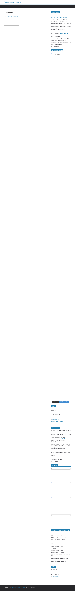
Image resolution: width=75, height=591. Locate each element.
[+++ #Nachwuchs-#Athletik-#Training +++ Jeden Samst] (63, 106)
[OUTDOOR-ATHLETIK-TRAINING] (12, 20)
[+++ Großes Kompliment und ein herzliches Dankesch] (53, 207)
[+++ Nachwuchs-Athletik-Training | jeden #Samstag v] (58, 106)
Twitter (61, 421)
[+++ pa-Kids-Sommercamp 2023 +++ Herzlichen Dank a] (68, 327)
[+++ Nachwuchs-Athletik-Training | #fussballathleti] (53, 99)
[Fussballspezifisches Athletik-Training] (63, 60)
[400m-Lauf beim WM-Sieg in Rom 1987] (60, 515)
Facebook (65, 17)
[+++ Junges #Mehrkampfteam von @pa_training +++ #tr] (58, 64)
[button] (54, 6)
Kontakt (64, 6)
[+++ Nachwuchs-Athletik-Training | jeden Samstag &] (53, 298)
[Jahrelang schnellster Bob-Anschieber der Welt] (60, 497)
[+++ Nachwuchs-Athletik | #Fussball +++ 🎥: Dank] (53, 139)
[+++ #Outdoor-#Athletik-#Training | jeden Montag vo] (68, 72)
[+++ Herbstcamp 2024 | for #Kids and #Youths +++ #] (63, 136)
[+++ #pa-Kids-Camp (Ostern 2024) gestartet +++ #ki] (58, 192)
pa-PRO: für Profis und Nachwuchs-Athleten (21, 6)
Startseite (7, 6)
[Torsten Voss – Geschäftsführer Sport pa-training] (60, 469)
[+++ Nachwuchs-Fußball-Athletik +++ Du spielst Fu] (63, 216)
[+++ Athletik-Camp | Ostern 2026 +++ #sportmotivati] (53, 65)
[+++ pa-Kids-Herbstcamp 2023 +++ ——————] (68, 224)
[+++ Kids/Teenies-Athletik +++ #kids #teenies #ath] (68, 100)
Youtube (60, 17)
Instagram (53, 17)
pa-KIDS (58, 6)
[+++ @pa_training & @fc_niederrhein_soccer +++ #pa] (63, 296)
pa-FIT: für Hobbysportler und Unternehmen (44, 6)
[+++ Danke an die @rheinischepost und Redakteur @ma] (58, 339)
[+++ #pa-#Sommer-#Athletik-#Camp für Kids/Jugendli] (68, 147)
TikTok (57, 17)
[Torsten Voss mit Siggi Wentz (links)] (60, 482)
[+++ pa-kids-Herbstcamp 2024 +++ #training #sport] (58, 136)
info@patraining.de (55, 419)
